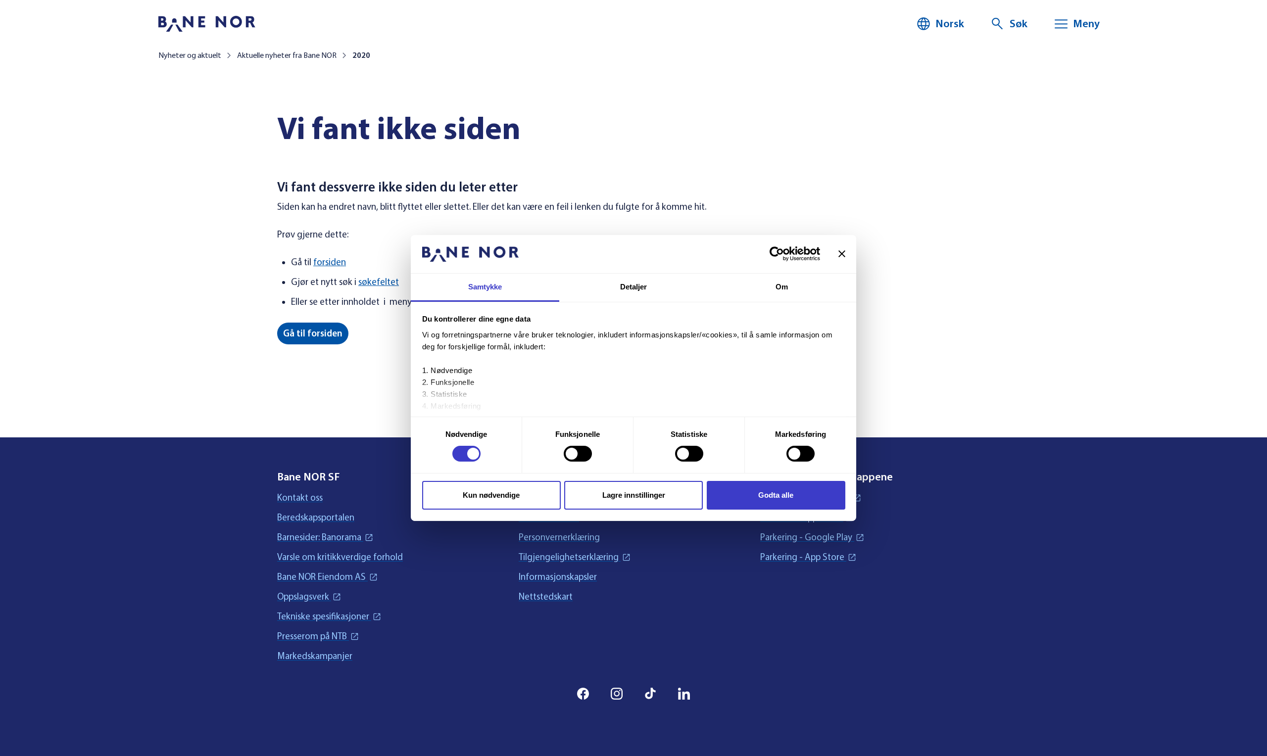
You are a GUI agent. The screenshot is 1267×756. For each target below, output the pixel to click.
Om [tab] (782, 287)
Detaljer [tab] (633, 287)
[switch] (578, 454)
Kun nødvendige (491, 495)
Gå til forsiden (312, 333)
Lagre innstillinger (633, 495)
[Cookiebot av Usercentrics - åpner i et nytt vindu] (776, 253)
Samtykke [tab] (485, 287)
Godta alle (775, 495)
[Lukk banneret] (841, 253)
